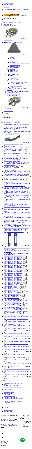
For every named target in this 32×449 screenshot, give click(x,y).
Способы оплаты (8, 5)
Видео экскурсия (8, 393)
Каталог (4, 25)
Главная (6, 1)
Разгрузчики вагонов (15, 84)
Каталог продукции (7, 24)
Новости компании (8, 3)
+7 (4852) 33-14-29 (5, 441)
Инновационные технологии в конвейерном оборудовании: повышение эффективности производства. (15, 401)
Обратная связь (23, 15)
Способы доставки (8, 4)
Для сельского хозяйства (16, 86)
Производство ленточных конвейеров (13, 398)
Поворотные (13, 78)
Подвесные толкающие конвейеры (18, 82)
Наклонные (12, 58)
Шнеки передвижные (15, 67)
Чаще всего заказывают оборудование (10, 122)
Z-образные (12, 62)
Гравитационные (14, 79)
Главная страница (8, 111)
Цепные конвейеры (23, 91)
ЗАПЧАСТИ (13, 87)
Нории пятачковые (14, 73)
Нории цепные (13, 71)
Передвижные (13, 61)
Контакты (6, 7)
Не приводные (13, 76)
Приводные (12, 75)
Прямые (12, 57)
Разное (13, 80)
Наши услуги (7, 394)
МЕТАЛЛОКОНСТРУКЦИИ (11, 385)
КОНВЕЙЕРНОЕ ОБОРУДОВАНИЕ (13, 42)
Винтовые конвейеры (24, 63)
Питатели (15, 92)
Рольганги (16, 74)
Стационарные (13, 59)
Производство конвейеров (10, 397)
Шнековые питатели (15, 66)
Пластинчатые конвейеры (16, 83)
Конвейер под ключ (9, 392)
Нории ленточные (14, 70)
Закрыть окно (18, 22)
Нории (13, 69)
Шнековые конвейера (15, 65)
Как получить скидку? (9, 396)
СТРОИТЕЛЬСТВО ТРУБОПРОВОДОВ (14, 387)
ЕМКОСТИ (7, 384)
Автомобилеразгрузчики (13, 95)
